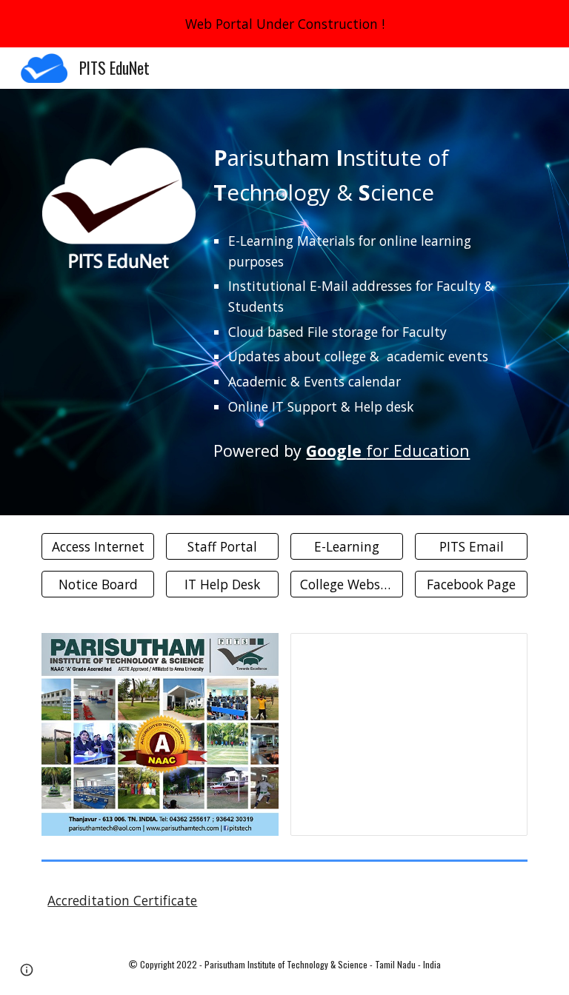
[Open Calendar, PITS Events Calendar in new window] (499, 652)
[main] (367, 175)
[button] (26, 969)
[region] (284, 23)
